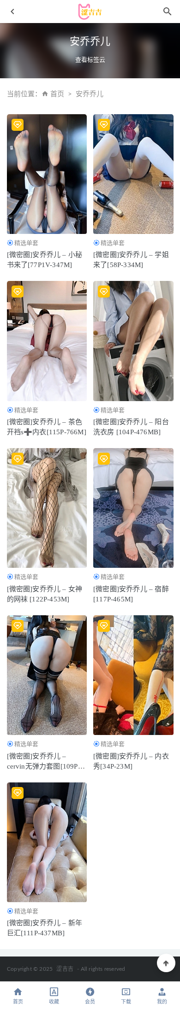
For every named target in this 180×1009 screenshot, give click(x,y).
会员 (90, 1001)
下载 (126, 1001)
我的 (162, 1001)
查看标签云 (90, 59)
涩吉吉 (64, 969)
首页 (57, 94)
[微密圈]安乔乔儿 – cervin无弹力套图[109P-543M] (43, 766)
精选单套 (26, 242)
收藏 (54, 1001)
